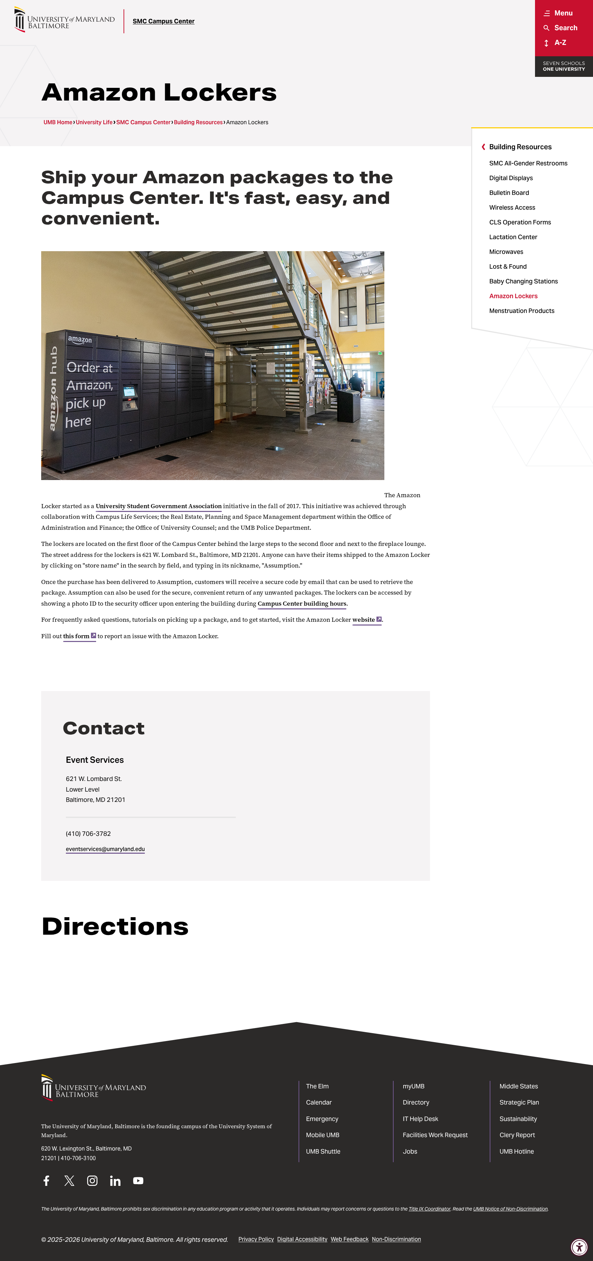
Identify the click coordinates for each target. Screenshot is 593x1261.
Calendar (319, 1102)
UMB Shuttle (323, 1151)
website (363, 620)
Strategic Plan (519, 1102)
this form (76, 636)
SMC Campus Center (164, 21)
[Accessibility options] (579, 1247)
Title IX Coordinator (430, 1209)
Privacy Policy (256, 1239)
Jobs (410, 1151)
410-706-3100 (78, 1158)
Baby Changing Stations (523, 281)
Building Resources (198, 122)
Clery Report (517, 1135)
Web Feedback (350, 1239)
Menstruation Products (522, 311)
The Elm (317, 1086)
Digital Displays (511, 178)
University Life (94, 122)
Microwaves (506, 252)
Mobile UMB (322, 1135)
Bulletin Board (509, 193)
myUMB (414, 1086)
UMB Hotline (517, 1151)
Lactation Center (513, 237)
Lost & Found (508, 266)
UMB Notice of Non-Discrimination (510, 1209)
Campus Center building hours (302, 603)
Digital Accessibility (302, 1239)
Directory (416, 1102)
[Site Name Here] (64, 19)
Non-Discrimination (396, 1239)
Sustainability (518, 1119)
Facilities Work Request (435, 1135)
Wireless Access (512, 207)
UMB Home (58, 122)
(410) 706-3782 (88, 834)
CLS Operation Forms (520, 222)
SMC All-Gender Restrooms (528, 163)
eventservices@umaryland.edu (105, 849)
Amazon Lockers (513, 296)
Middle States (519, 1086)
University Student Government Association (159, 506)
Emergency (322, 1119)
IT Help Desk (420, 1119)
